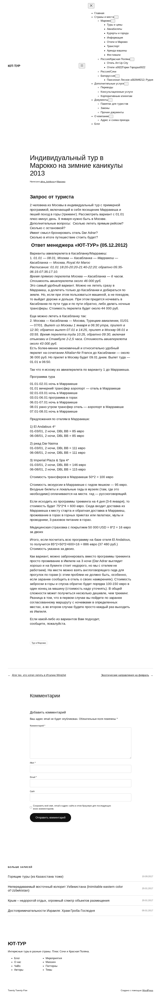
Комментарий (37, 725)
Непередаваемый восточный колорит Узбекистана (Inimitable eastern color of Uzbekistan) (65, 888)
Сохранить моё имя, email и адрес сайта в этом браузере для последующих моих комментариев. (72, 807)
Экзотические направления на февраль (125, 675)
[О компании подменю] (111, 116)
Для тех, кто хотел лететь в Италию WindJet (39, 675)
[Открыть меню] (82, 65)
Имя (33, 762)
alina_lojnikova (47, 181)
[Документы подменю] (110, 100)
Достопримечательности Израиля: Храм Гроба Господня (51, 910)
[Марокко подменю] (113, 21)
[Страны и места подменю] (116, 17)
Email (33, 777)
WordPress (147, 990)
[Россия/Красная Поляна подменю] (132, 59)
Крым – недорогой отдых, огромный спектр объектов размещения (58, 900)
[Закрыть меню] (91, 5)
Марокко (61, 181)
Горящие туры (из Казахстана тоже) (35, 876)
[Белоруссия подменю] (117, 76)
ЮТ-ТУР (14, 66)
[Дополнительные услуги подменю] (126, 83)
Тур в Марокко (39, 643)
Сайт (32, 791)
